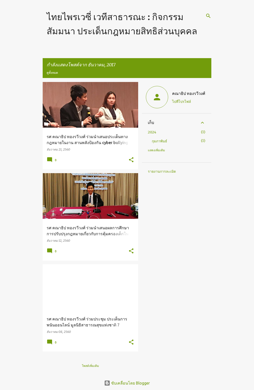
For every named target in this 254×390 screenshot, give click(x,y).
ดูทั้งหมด (52, 72)
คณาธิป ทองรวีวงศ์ (188, 93)
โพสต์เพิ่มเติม (90, 365)
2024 (152, 132)
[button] (131, 160)
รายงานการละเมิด (162, 171)
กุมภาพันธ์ (159, 141)
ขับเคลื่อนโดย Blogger (130, 383)
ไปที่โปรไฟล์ (181, 102)
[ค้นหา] (208, 16)
